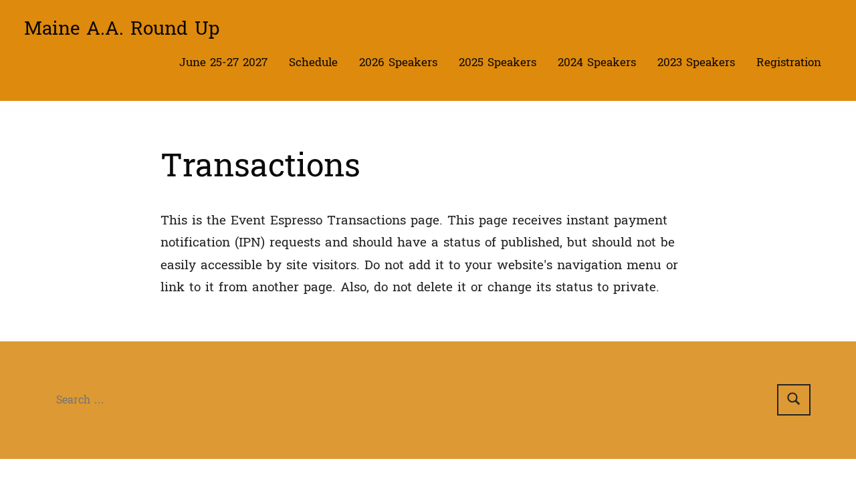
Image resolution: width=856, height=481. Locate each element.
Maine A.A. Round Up (121, 28)
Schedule (313, 62)
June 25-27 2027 (223, 62)
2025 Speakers (497, 62)
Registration (788, 62)
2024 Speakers (597, 62)
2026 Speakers (398, 62)
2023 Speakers (696, 62)
